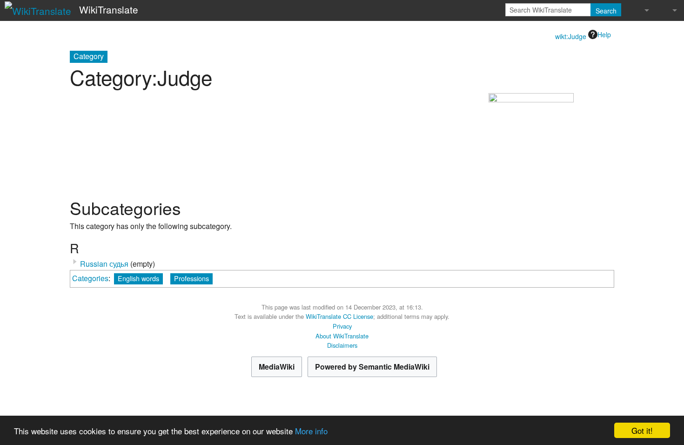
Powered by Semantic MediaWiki (372, 366)
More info (311, 431)
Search (606, 10)
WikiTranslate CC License (339, 316)
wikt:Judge (570, 36)
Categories (90, 278)
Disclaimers (342, 345)
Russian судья (104, 263)
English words (138, 278)
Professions (191, 278)
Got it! (642, 430)
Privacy (342, 326)
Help (604, 34)
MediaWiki (277, 366)
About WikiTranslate (342, 335)
